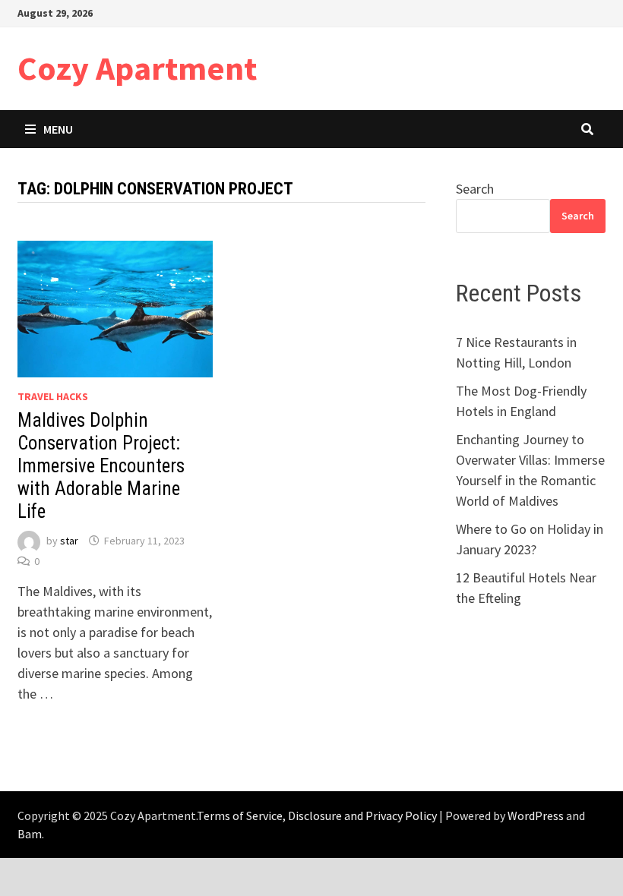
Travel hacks (52, 396)
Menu (58, 129)
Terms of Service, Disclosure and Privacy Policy (317, 815)
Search (475, 188)
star (69, 540)
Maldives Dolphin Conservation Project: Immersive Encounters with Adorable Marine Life (101, 465)
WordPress (536, 815)
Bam (29, 833)
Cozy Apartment (137, 68)
